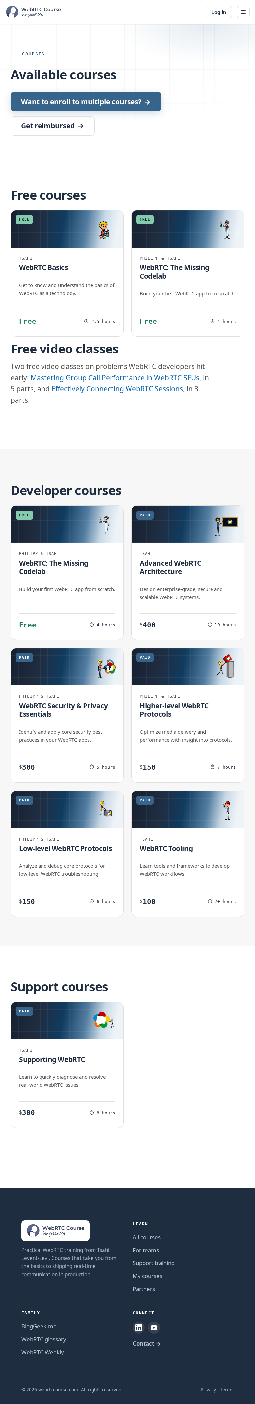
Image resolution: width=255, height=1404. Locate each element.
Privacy (208, 1389)
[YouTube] (154, 1328)
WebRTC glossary (43, 1339)
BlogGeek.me (39, 1326)
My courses (147, 1276)
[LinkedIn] (139, 1328)
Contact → (147, 1343)
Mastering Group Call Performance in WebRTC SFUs (115, 377)
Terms (227, 1389)
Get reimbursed (52, 125)
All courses (147, 1237)
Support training (154, 1263)
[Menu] (243, 12)
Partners (144, 1289)
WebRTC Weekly (42, 1352)
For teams (146, 1250)
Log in (219, 12)
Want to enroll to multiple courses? (86, 101)
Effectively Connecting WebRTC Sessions (117, 388)
